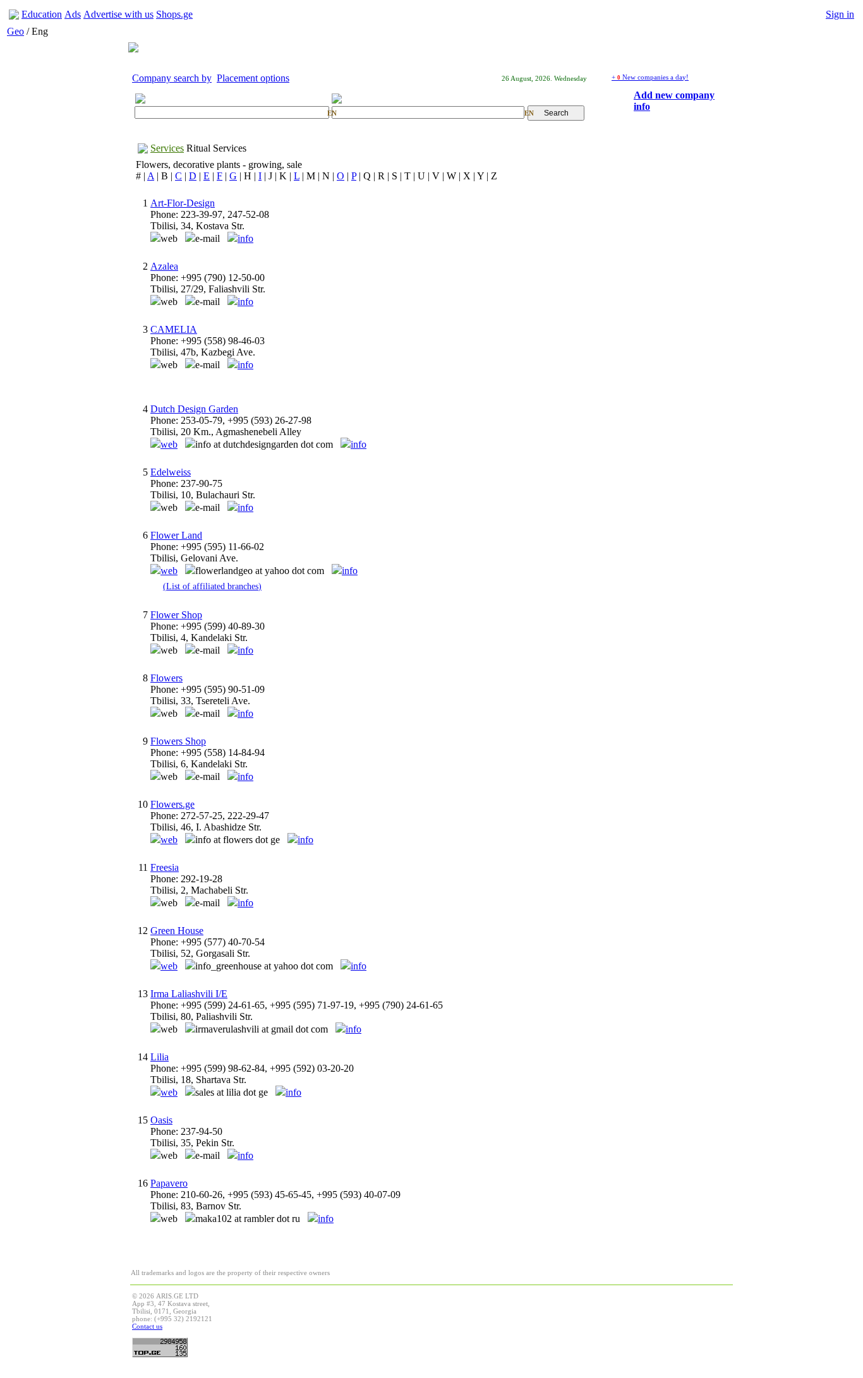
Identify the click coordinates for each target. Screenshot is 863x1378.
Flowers (166, 678)
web (169, 444)
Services (167, 148)
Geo (15, 31)
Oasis (161, 1120)
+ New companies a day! (650, 77)
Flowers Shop (178, 741)
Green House (176, 930)
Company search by (172, 78)
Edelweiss (170, 472)
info (245, 238)
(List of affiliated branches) (212, 586)
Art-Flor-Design (182, 203)
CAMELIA (173, 329)
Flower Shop (176, 614)
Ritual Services (216, 148)
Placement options (253, 78)
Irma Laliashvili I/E (188, 993)
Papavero (169, 1183)
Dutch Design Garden (194, 409)
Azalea (164, 266)
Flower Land (176, 535)
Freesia (164, 867)
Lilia (159, 1056)
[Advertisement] (501, 1320)
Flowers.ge (172, 804)
